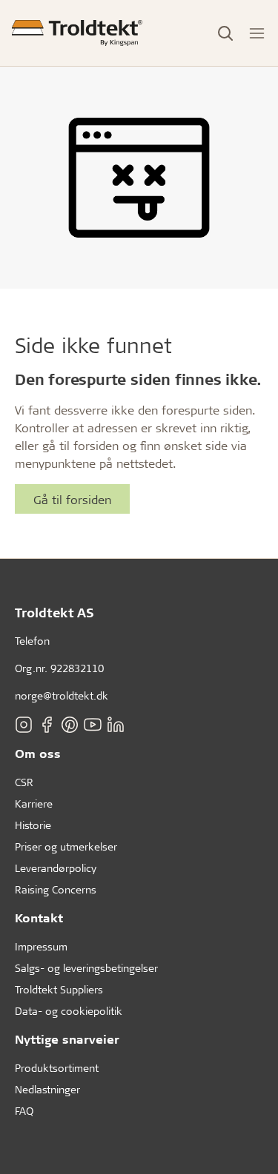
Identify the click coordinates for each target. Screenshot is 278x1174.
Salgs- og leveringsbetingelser (86, 968)
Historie (33, 825)
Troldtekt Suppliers (59, 989)
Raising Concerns (55, 889)
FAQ (24, 1111)
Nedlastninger (47, 1089)
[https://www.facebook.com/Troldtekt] (47, 724)
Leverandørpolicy (55, 868)
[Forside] (77, 33)
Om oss (38, 753)
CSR (24, 782)
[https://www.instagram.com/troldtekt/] (24, 724)
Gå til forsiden (72, 499)
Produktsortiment (57, 1068)
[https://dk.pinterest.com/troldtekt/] (70, 724)
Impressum (41, 946)
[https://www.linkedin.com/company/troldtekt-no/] (116, 724)
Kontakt (39, 917)
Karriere (34, 803)
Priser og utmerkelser (66, 846)
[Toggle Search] (225, 33)
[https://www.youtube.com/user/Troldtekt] (93, 724)
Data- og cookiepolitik (68, 1011)
